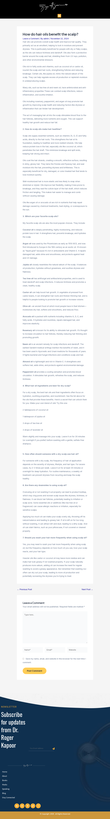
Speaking (5, 789)
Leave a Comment (31, 38)
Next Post (87, 589)
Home (4, 771)
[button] (59, 16)
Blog (4, 793)
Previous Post (24, 589)
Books (4, 780)
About (4, 776)
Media (4, 784)
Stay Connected (8, 797)
